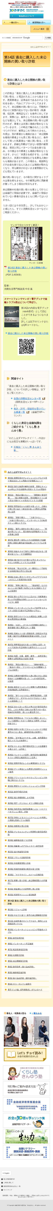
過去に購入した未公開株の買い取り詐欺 (28, 333)
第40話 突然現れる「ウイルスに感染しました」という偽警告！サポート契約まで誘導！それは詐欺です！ (27, 721)
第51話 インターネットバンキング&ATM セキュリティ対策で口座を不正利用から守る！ (27, 609)
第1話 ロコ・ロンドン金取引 (19, 984)
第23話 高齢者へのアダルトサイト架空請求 (25, 846)
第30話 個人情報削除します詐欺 (21, 798)
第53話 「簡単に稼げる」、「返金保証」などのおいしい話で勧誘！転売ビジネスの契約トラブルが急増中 (27, 588)
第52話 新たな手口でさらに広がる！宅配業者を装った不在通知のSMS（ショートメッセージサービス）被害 (27, 599)
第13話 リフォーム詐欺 (17, 910)
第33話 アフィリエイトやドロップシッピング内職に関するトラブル (27, 779)
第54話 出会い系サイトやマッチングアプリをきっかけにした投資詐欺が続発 (27, 578)
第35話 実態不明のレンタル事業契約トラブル (26, 763)
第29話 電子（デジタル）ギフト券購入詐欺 (25, 803)
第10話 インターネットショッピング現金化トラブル (27, 931)
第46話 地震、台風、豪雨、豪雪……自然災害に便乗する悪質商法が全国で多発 (27, 657)
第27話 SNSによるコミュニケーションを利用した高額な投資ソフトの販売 (27, 819)
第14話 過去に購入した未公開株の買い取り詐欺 (27, 269)
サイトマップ (8, 1190)
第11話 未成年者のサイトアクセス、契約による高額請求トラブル (27, 922)
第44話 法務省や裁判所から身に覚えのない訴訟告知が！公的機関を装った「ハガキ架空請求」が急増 (27, 678)
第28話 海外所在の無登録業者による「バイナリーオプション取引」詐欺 (27, 810)
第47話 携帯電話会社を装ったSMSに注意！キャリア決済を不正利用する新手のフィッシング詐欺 (27, 647)
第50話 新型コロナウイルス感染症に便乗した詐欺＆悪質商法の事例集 (27, 617)
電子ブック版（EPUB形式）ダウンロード (25, 990)
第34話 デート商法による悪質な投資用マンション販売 (27, 770)
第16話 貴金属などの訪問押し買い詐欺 (24, 889)
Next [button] (46, 1033)
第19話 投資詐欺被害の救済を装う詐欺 (24, 869)
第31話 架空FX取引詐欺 (17, 792)
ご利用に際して (8, 1182)
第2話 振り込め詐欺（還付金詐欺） (22, 978)
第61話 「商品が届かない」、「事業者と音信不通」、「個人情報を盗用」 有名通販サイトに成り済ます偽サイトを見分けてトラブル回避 (27, 498)
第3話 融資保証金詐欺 (17, 972)
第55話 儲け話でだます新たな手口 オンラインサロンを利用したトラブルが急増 (27, 561)
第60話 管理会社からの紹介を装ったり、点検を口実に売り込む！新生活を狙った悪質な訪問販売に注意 (27, 509)
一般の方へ (14, 22)
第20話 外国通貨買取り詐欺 (19, 863)
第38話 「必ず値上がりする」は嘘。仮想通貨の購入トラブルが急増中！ (27, 739)
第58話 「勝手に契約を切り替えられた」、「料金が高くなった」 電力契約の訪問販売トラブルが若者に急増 (27, 531)
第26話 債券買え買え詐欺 (18, 826)
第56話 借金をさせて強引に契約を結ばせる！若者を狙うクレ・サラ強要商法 (27, 552)
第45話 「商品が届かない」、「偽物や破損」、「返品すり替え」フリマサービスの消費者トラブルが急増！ (27, 667)
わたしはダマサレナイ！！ (20, 472)
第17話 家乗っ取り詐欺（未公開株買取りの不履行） (27, 881)
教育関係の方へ (39, 22)
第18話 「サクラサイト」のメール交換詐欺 (25, 875)
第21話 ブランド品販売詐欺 (19, 858)
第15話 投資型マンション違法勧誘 (22, 895)
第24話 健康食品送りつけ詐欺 (20, 840)
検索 (49, 38)
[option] (11, 1031)
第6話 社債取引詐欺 (16, 955)
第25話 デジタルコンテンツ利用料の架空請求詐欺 (27, 833)
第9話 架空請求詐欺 (16, 938)
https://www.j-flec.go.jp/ (20, 5)
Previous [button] (6, 1033)
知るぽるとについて (26, 16)
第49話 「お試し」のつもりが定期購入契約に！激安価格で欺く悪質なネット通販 (27, 626)
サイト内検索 (6, 38)
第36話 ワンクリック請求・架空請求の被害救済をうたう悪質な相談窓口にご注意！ (27, 756)
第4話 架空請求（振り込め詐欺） (21, 967)
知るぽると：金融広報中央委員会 (26, 10)
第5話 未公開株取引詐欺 (18, 961)
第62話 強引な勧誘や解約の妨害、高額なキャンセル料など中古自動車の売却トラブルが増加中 (27, 487)
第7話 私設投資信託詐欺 (18, 950)
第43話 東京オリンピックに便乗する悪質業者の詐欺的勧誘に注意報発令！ (27, 688)
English (6, 1173)
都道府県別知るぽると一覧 (12, 1186)
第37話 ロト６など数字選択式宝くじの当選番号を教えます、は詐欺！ (27, 747)
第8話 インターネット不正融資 (20, 944)
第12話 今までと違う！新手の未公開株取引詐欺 (27, 915)
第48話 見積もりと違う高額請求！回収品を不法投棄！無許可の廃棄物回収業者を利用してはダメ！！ (27, 636)
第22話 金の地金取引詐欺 (18, 852)
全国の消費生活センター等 (27, 398)
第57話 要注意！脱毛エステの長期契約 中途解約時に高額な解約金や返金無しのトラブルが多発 (27, 543)
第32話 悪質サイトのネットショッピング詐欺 (26, 786)
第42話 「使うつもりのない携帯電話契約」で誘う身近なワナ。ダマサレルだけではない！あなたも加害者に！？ (27, 698)
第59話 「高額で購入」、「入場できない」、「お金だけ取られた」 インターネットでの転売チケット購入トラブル (27, 520)
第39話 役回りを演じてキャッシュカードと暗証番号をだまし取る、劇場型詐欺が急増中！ (27, 730)
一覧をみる (37, 1013)
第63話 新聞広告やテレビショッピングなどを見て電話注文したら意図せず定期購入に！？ (27, 479)
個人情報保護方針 (9, 1179)
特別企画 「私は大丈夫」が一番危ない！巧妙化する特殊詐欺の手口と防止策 (27, 569)
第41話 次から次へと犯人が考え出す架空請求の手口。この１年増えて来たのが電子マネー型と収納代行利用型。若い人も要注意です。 (27, 709)
